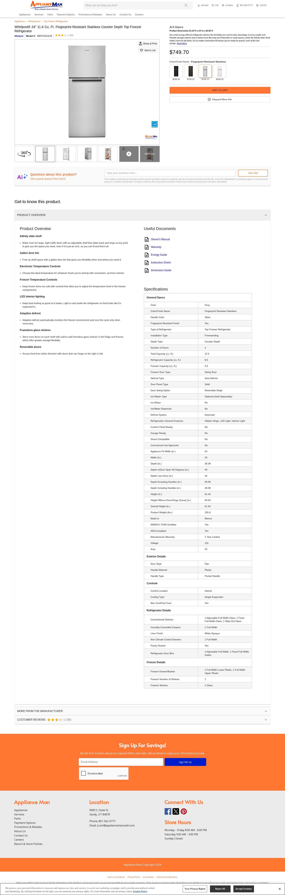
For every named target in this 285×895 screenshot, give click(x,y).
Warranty (156, 247)
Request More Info (222, 99)
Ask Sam (253, 173)
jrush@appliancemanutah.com (116, 825)
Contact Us (125, 14)
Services (38, 14)
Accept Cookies (244, 889)
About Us (111, 14)
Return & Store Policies (28, 844)
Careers (139, 14)
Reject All (220, 889)
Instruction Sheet (161, 262)
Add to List (150, 50)
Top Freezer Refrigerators (56, 21)
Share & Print (150, 43)
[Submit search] (186, 5)
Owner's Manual (160, 239)
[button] (199, 5)
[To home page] (46, 5)
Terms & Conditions (116, 877)
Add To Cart (220, 90)
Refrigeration (34, 21)
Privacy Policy (134, 877)
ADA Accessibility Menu (167, 877)
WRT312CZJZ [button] (44, 36)
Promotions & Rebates (90, 14)
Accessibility (148, 877)
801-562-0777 (107, 821)
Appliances (25, 14)
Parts (50, 14)
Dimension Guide (161, 270)
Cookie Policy (140, 891)
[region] (142, 889)
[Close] (279, 889)
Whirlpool (19, 36)
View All (150, 153)
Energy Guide (159, 254)
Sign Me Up (185, 762)
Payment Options (66, 14)
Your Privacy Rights (195, 889)
